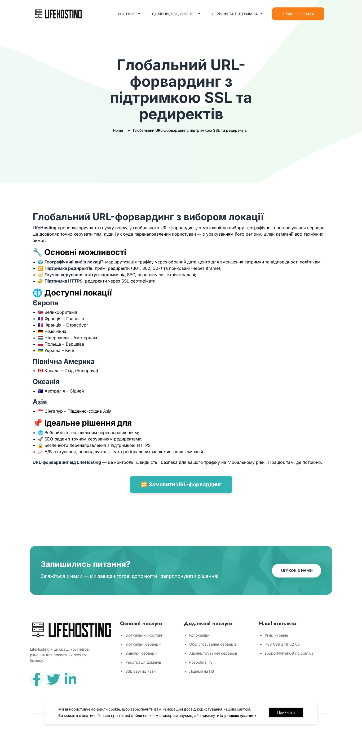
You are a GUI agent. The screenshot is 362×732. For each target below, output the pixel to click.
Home (118, 130)
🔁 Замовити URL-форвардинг (181, 484)
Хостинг (126, 14)
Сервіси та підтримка (235, 14)
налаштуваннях (242, 715)
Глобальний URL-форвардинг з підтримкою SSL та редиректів (190, 130)
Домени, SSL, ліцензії (174, 14)
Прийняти (286, 712)
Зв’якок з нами (298, 14)
